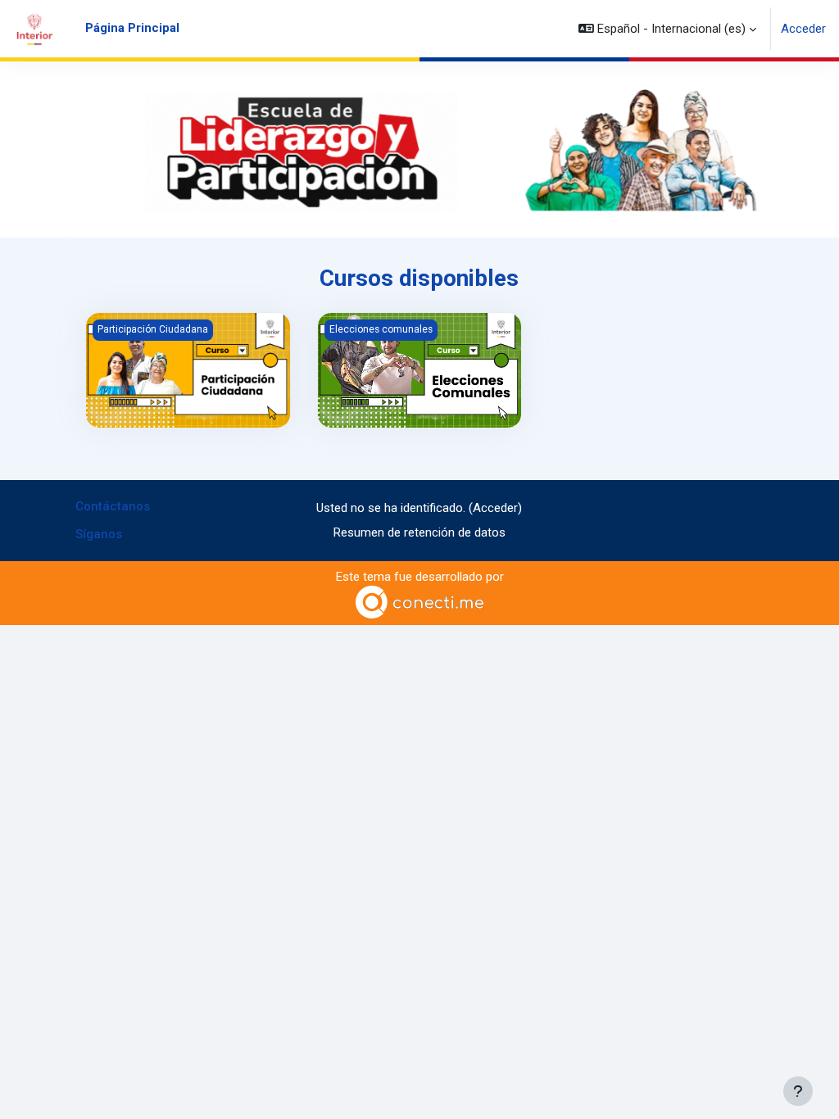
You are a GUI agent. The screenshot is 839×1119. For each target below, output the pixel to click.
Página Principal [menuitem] (132, 27)
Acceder (803, 28)
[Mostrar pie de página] (798, 1091)
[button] (667, 28)
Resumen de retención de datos (419, 532)
